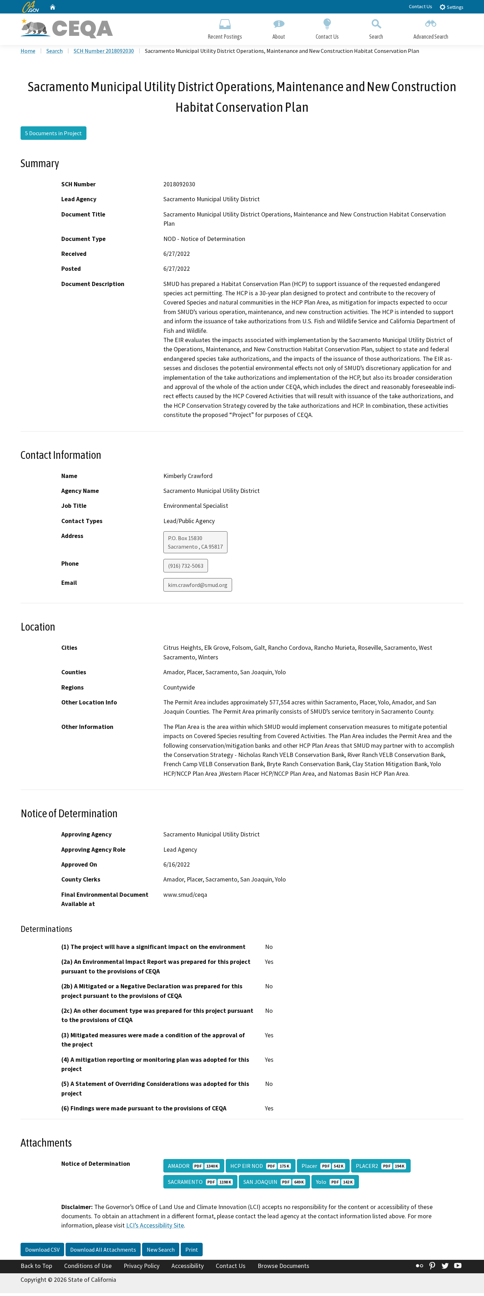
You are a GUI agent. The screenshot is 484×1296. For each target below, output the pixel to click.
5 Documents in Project (53, 133)
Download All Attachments (103, 1249)
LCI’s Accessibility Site (155, 1225)
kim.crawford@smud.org (197, 584)
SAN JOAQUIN (273, 1181)
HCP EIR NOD (259, 1165)
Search (376, 36)
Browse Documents (283, 1266)
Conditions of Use (88, 1266)
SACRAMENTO (199, 1181)
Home (28, 50)
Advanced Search (430, 36)
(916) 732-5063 (185, 565)
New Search (161, 1249)
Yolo (334, 1181)
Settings (454, 7)
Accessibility (187, 1266)
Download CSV (42, 1249)
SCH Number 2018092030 (104, 50)
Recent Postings (225, 36)
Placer (322, 1165)
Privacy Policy (141, 1266)
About (278, 36)
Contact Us (420, 6)
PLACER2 (380, 1165)
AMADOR (193, 1165)
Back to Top (36, 1266)
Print (191, 1249)
